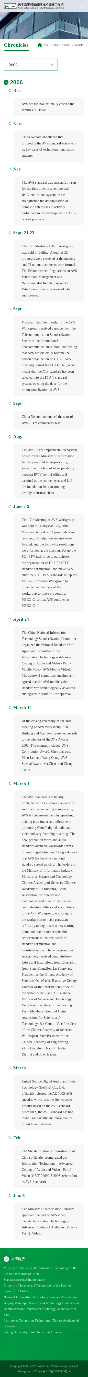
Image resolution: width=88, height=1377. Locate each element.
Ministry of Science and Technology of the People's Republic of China (38, 1288)
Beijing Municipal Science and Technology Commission (41, 1303)
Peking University (16, 1332)
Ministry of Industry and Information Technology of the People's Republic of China (40, 1271)
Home (54, 45)
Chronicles (78, 45)
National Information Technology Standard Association (40, 1297)
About (65, 45)
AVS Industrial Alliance (46, 1332)
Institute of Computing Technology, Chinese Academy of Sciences (41, 1323)
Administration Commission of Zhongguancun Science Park (40, 1311)
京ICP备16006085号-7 (56, 1371)
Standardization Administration (24, 1279)
